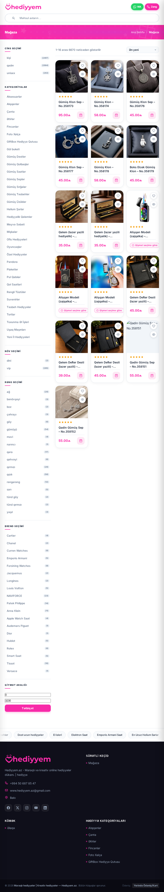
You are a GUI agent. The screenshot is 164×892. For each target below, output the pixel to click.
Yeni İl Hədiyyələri (18, 337)
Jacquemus (14, 573)
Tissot (11, 663)
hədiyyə (22, 774)
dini (9, 360)
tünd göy (12, 497)
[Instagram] (26, 807)
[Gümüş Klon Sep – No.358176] (143, 76)
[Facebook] (8, 807)
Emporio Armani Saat (63, 734)
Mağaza (93, 763)
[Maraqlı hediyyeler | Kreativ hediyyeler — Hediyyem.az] (23, 7)
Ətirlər (11, 119)
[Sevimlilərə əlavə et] (82, 65)
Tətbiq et (28, 708)
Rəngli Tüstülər (16, 292)
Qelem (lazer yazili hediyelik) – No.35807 (71, 236)
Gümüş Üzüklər (16, 201)
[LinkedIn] (45, 807)
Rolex (10, 648)
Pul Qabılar (14, 277)
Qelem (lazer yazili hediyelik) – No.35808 (107, 236)
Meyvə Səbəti (16, 224)
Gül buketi (13, 149)
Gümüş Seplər (16, 179)
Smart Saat (14, 655)
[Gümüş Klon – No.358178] (107, 141)
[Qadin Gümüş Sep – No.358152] (71, 402)
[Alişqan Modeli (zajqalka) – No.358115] (107, 272)
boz (9, 406)
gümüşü (12, 429)
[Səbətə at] (81, 115)
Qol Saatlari (14, 284)
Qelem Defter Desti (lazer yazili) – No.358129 (107, 366)
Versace (12, 671)
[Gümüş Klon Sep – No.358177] (71, 141)
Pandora (12, 261)
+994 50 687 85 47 (23, 783)
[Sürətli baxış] (82, 74)
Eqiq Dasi (128, 734)
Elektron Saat (34, 734)
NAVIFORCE (14, 595)
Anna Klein (13, 610)
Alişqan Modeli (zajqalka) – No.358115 (104, 301)
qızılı (9, 474)
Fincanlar (13, 126)
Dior (9, 633)
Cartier (11, 535)
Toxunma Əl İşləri (18, 322)
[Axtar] (13, 18)
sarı (9, 489)
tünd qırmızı (14, 504)
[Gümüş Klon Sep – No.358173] (71, 76)
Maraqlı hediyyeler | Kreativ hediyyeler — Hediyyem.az (45, 885)
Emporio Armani (17, 558)
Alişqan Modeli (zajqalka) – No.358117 (140, 236)
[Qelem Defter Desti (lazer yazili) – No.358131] (143, 272)
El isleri (11, 734)
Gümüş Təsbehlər (18, 194)
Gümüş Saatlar (16, 171)
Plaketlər (12, 269)
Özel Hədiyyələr (17, 254)
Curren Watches (17, 550)
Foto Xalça (13, 134)
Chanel (11, 543)
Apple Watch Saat (18, 618)
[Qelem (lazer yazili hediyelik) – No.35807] (71, 206)
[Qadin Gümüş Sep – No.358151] (143, 337)
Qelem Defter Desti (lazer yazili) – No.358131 (142, 301)
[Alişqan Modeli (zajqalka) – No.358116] (71, 272)
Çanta (11, 111)
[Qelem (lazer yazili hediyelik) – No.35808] (107, 206)
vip (9, 368)
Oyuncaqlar (14, 246)
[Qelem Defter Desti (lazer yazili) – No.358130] (71, 337)
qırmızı (11, 467)
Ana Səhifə (138, 32)
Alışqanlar (13, 104)
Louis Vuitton (15, 588)
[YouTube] (36, 807)
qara (10, 452)
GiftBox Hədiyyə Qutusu (22, 141)
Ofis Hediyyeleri (17, 239)
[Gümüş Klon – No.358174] (107, 76)
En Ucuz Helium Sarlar (99, 734)
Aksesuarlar (14, 96)
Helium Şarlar (15, 209)
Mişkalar (12, 231)
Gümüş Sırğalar (16, 186)
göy (9, 421)
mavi (10, 436)
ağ (8, 391)
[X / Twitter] (17, 807)
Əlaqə (11, 828)
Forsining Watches (18, 565)
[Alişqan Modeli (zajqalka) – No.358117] (143, 206)
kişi (9, 57)
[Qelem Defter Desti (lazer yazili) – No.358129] (107, 337)
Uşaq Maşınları (16, 329)
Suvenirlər (13, 299)
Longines (12, 580)
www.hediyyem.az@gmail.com (30, 790)
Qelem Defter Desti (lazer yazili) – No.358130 (71, 366)
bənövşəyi (13, 399)
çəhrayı (11, 414)
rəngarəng (13, 482)
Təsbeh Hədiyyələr (19, 307)
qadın (10, 65)
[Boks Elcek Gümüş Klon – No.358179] (143, 141)
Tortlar (11, 314)
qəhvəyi (12, 459)
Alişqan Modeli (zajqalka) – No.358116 (69, 301)
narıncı (11, 444)
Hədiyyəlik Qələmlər (19, 216)
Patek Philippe (16, 603)
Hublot (11, 640)
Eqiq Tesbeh (150, 734)
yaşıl (10, 512)
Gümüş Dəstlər (16, 156)
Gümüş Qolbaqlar (18, 164)
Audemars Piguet (18, 625)
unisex (11, 73)
